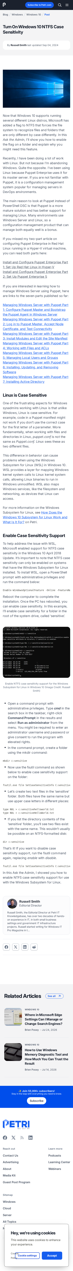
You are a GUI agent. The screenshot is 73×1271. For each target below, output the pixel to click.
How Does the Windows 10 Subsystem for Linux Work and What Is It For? (35, 517)
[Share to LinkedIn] (30, 1139)
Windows (17, 14)
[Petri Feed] (22, 1139)
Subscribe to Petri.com (39, 5)
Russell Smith (32, 45)
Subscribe (36, 1101)
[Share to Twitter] (15, 947)
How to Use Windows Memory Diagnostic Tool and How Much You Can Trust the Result (46, 1056)
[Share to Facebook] (6, 947)
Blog (5, 14)
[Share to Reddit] (34, 947)
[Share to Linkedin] (24, 947)
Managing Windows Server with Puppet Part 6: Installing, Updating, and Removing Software (35, 367)
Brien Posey (32, 1029)
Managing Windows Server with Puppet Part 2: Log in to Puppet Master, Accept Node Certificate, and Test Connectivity (35, 324)
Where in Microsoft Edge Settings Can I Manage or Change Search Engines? (44, 1019)
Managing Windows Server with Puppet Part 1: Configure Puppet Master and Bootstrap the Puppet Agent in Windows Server (35, 309)
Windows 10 (33, 14)
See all (52, 996)
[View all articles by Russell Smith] (12, 904)
